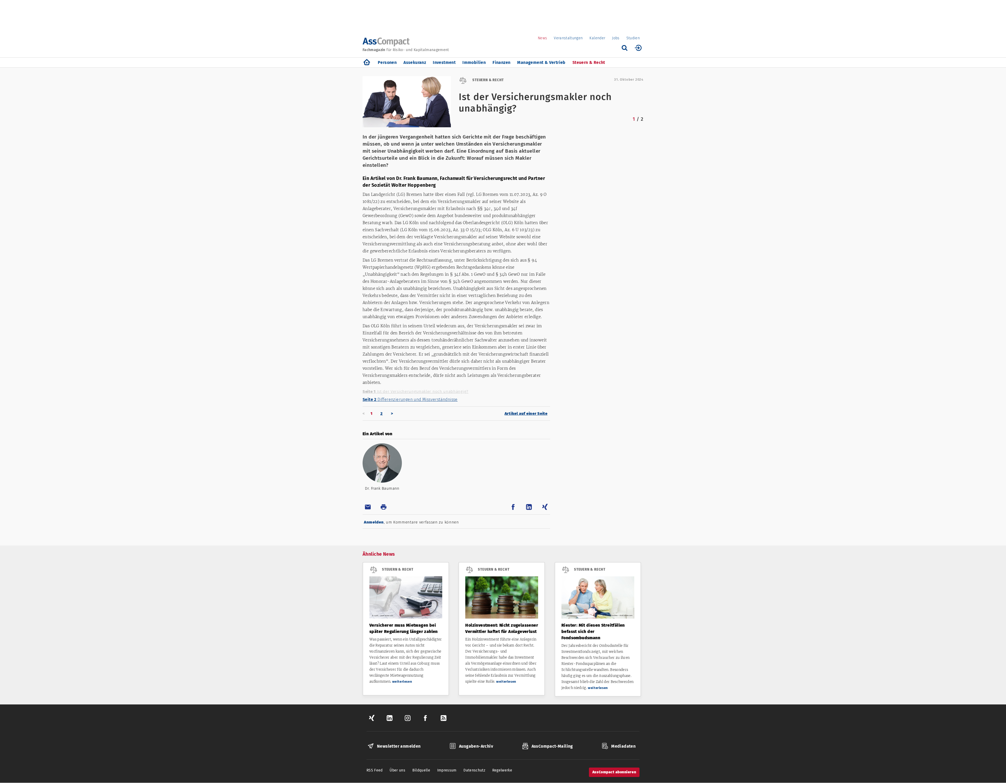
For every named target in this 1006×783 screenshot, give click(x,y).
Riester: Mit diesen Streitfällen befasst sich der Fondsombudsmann (593, 631)
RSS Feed (375, 770)
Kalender (597, 38)
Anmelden (374, 522)
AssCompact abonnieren (614, 772)
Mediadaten (623, 746)
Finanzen (501, 62)
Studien (633, 38)
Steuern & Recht (588, 62)
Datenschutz (474, 770)
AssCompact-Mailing (552, 746)
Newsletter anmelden (399, 746)
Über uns (397, 770)
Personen (387, 62)
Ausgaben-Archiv (476, 746)
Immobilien (474, 62)
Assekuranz (414, 62)
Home (367, 62)
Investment (444, 62)
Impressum (447, 770)
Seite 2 (410, 399)
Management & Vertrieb (541, 62)
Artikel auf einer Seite (526, 413)
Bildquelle (421, 770)
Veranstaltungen (568, 38)
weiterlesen (402, 681)
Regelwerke (502, 770)
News (542, 38)
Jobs (615, 38)
